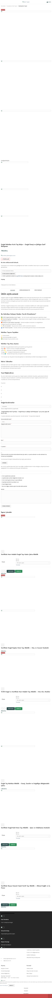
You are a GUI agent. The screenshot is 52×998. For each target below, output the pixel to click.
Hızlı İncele (6, 551)
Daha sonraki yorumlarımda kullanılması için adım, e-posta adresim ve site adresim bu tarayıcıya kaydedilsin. (24, 455)
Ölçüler (3, 562)
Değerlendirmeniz (6, 424)
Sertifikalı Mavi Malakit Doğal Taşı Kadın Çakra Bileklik (19, 554)
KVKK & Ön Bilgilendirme (33, 952)
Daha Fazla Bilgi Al (4, 985)
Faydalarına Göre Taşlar (12, 6)
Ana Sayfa (3, 6)
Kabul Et (11, 985)
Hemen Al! (18, 571)
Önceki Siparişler (5, 971)
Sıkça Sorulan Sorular (32, 971)
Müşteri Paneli (4, 968)
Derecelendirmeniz (6, 419)
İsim (2, 440)
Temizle (18, 565)
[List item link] (13, 960)
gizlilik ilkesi (20, 276)
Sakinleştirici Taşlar (22, 6)
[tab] (12, 290)
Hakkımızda (30, 968)
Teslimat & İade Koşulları (33, 950)
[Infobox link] (26, 919)
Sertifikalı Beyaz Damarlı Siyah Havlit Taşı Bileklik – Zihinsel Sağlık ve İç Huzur (25, 887)
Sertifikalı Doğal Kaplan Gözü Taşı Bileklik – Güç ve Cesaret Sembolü (25, 648)
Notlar (2, 489)
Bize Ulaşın (29, 973)
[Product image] (18, 626)
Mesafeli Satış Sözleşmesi (33, 957)
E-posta (3, 446)
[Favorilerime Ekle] (49, 280)
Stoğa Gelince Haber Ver (8, 273)
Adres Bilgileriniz (5, 973)
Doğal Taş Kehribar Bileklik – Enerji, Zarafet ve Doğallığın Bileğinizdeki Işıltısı (25, 784)
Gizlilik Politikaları (31, 955)
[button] (2, 780)
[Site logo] (26, 2)
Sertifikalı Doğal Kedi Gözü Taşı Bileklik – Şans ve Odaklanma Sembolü (25, 828)
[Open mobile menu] (1, 2)
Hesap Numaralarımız (32, 976)
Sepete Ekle (10, 571)
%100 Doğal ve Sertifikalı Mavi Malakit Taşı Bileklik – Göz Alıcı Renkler (25, 692)
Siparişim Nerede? (6, 976)
